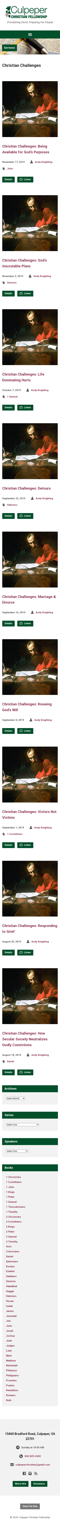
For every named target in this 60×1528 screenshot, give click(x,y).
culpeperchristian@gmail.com (33, 1464)
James (10, 1311)
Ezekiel (10, 1271)
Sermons (9, 47)
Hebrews (12, 504)
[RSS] (35, 1473)
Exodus (10, 1266)
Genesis (12, 282)
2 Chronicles (13, 1216)
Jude (9, 1340)
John (10, 168)
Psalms (10, 1385)
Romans (11, 1395)
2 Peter (10, 1231)
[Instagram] (30, 1473)
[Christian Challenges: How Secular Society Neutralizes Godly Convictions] (30, 1021)
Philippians (12, 1375)
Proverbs (11, 1380)
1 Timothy (12, 1211)
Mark (9, 1355)
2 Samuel (11, 1236)
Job (8, 1320)
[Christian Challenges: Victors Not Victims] (30, 800)
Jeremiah (11, 1316)
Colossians (12, 1251)
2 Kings (10, 1226)
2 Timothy (12, 1241)
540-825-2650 (32, 1456)
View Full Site (30, 1506)
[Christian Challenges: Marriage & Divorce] (30, 584)
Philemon (11, 1370)
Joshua (10, 1335)
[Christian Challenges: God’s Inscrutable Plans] (30, 248)
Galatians (11, 1276)
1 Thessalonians (15, 1206)
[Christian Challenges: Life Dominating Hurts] (30, 362)
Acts (9, 1246)
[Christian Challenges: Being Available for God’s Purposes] (30, 134)
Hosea (10, 1301)
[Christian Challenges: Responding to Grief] (30, 914)
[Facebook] (24, 1473)
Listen (27, 179)
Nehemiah (12, 1365)
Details (8, 179)
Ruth (8, 1400)
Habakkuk (11, 1286)
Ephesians (12, 1261)
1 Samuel (12, 396)
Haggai (10, 1291)
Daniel (10, 1061)
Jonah (9, 1330)
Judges (10, 1345)
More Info (20, 1483)
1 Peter (10, 1196)
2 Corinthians (14, 1221)
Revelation (12, 1390)
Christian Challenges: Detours (26, 488)
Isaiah (9, 1306)
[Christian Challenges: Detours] (30, 476)
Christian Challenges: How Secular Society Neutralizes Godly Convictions (25, 1039)
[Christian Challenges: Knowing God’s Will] (30, 692)
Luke (9, 1350)
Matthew (11, 1360)
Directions (39, 1483)
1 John (10, 1187)
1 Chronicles (13, 1177)
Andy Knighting (43, 162)
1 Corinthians (15, 834)
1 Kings (10, 1192)
